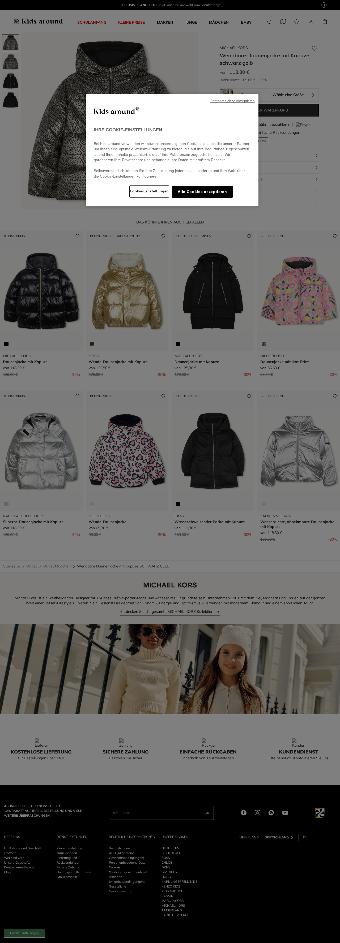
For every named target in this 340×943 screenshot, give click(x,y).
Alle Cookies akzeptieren (202, 192)
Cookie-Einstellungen (149, 191)
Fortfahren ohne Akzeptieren (232, 101)
